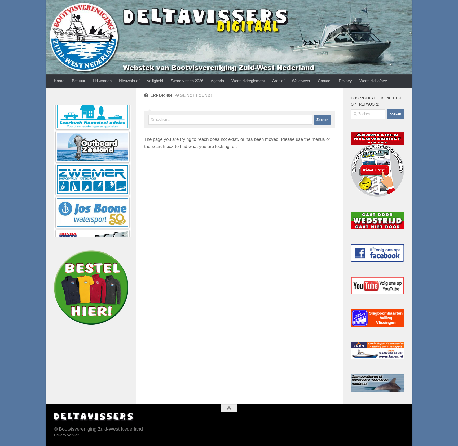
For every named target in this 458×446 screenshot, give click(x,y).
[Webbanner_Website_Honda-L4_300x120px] (92, 194)
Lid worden (102, 80)
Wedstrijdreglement (248, 80)
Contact (324, 80)
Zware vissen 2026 (186, 80)
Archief (278, 80)
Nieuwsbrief (129, 80)
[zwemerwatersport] (92, 128)
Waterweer (301, 80)
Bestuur (78, 80)
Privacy (345, 80)
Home (59, 80)
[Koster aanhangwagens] (92, 226)
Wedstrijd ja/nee (373, 80)
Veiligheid (155, 80)
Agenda (217, 80)
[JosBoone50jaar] (92, 161)
